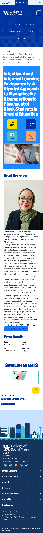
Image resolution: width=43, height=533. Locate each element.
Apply (7, 456)
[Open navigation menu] (39, 13)
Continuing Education (14, 458)
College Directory (15, 31)
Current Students (10, 476)
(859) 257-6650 (8, 515)
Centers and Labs (10, 494)
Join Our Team (21, 39)
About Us (6, 499)
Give (7, 453)
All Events (7, 51)
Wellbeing (29, 31)
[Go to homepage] (14, 13)
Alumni (5, 482)
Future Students (9, 471)
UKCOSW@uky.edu (10, 512)
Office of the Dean (14, 24)
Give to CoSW (29, 24)
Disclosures (7, 505)
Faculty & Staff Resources (16, 461)
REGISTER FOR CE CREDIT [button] (16, 328)
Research (6, 488)
